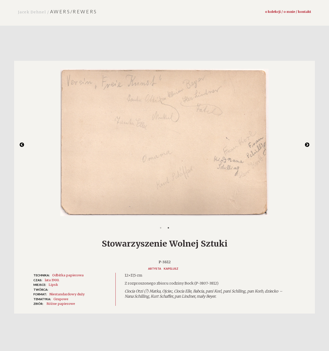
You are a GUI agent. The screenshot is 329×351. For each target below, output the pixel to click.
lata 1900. (52, 280)
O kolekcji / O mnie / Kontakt (288, 11)
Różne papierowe (61, 303)
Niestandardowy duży (67, 294)
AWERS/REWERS (57, 11)
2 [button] (168, 227)
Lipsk (53, 284)
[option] (164, 145)
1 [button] (160, 227)
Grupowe (60, 299)
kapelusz (171, 268)
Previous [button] (21, 145)
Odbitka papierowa (68, 275)
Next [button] (307, 145)
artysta (154, 268)
